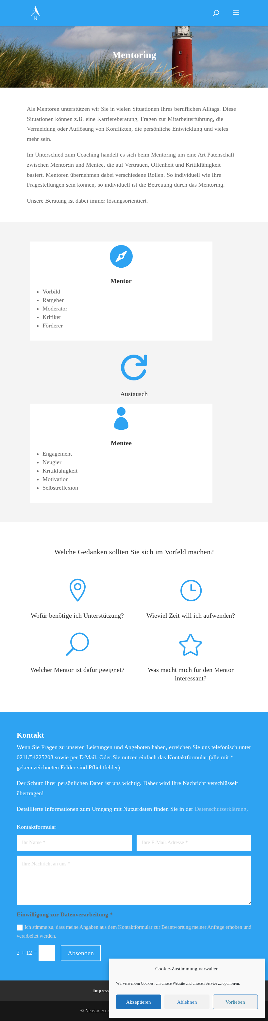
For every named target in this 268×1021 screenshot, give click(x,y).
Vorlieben (235, 1002)
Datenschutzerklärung (220, 809)
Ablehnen (187, 1002)
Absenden (81, 953)
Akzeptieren (138, 1002)
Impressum (104, 990)
